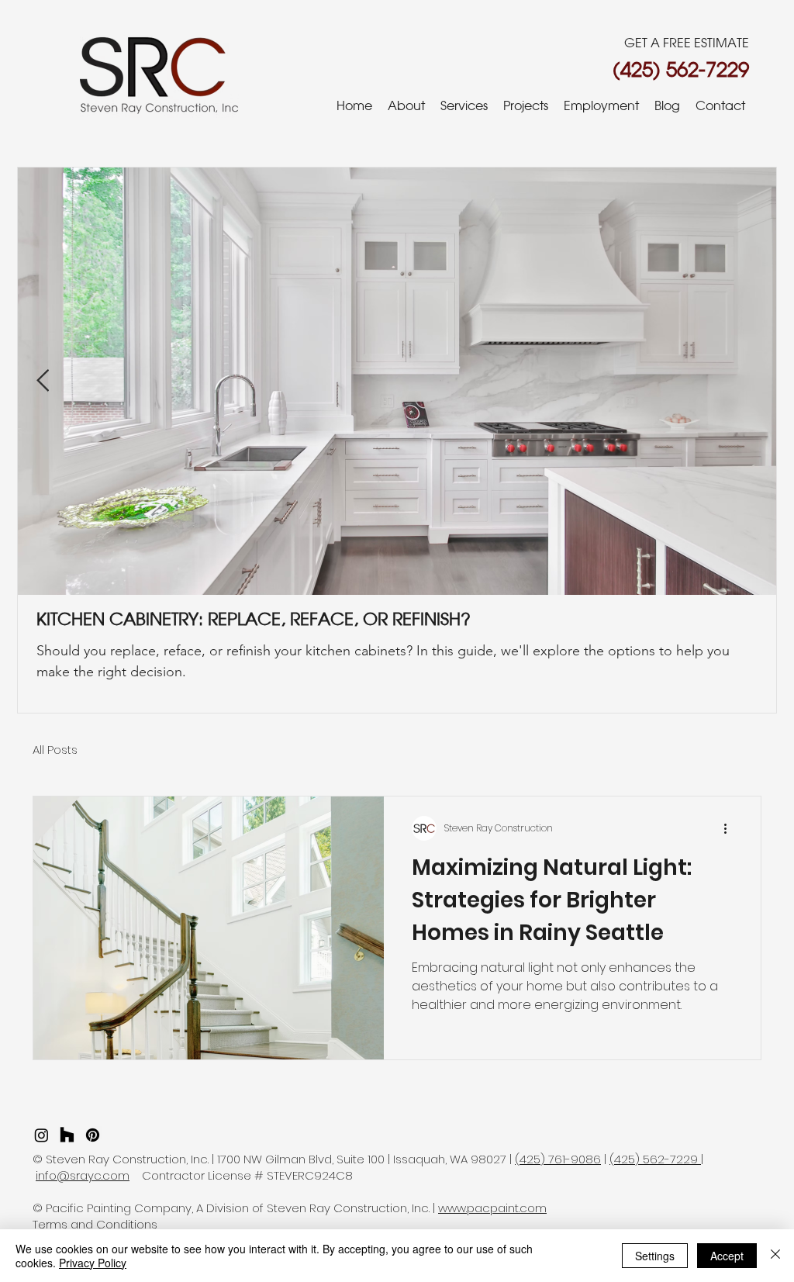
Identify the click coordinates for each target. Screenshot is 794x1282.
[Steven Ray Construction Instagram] (41, 1135)
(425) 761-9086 (558, 1159)
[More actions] (730, 828)
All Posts (55, 749)
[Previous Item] (43, 381)
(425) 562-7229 (655, 1159)
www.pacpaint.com (492, 1208)
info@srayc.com (82, 1175)
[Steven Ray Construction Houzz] (67, 1135)
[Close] (775, 1256)
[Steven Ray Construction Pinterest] (93, 1135)
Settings (655, 1255)
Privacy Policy (92, 1262)
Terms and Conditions (95, 1224)
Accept (727, 1255)
